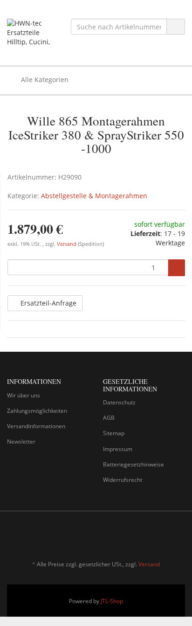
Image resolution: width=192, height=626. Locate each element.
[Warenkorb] (151, 80)
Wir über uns (23, 395)
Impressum (117, 449)
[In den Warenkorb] (176, 267)
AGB (109, 418)
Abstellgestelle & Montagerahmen (94, 195)
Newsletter (21, 441)
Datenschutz (119, 402)
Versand (67, 244)
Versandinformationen (36, 426)
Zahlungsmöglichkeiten (37, 411)
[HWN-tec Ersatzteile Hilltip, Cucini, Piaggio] (32, 33)
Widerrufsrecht (122, 480)
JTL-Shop (112, 601)
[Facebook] (166, 537)
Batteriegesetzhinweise (133, 464)
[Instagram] (180, 537)
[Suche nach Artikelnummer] (175, 26)
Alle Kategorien (44, 79)
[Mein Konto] (175, 80)
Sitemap (113, 433)
